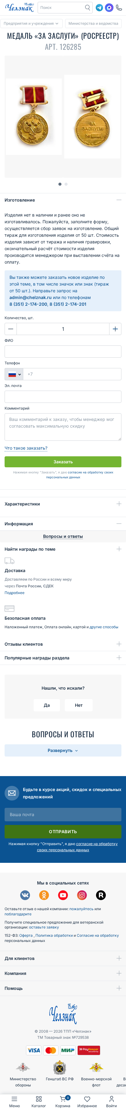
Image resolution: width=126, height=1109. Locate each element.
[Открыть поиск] (87, 7)
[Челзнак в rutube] (101, 896)
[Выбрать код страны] (14, 374)
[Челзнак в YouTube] (63, 896)
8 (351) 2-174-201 (68, 304)
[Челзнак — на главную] (20, 8)
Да (47, 705)
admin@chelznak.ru (30, 297)
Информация (19, 523)
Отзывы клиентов (24, 644)
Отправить (63, 831)
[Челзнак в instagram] (82, 896)
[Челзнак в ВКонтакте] (25, 896)
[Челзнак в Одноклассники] (44, 896)
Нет (79, 705)
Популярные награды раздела (37, 657)
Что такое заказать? (26, 448)
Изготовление (20, 199)
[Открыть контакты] (119, 7)
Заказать (63, 461)
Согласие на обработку (98, 935)
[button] (60, 7)
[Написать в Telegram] (99, 7)
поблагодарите (18, 914)
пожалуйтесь (81, 909)
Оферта (26, 935)
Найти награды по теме (30, 549)
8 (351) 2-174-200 (28, 304)
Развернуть (61, 750)
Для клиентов (20, 958)
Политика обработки (54, 935)
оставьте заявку (44, 927)
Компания (15, 973)
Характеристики (22, 503)
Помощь (14, 988)
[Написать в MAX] (109, 7)
